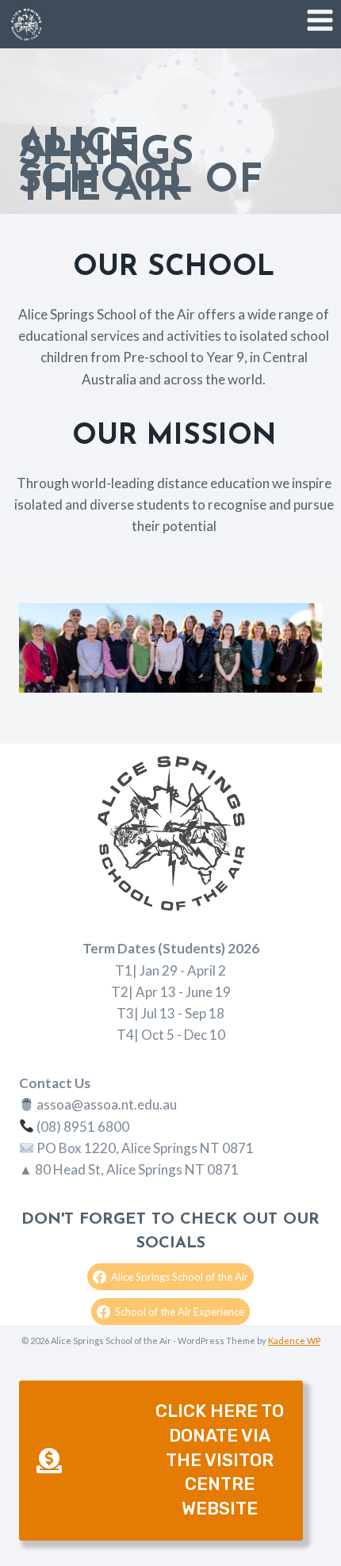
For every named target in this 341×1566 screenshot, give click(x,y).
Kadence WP (294, 1340)
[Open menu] (319, 20)
